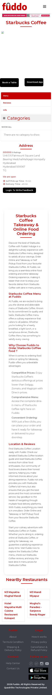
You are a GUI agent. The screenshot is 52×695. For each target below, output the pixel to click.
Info (5, 110)
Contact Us (13, 668)
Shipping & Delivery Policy (13, 648)
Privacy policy (39, 642)
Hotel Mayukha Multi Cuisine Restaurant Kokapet (13, 611)
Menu (5, 96)
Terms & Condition (13, 642)
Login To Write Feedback (19, 190)
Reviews (7, 103)
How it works (39, 636)
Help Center (13, 663)
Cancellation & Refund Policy (39, 648)
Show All (7, 127)
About (13, 636)
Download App (35, 82)
